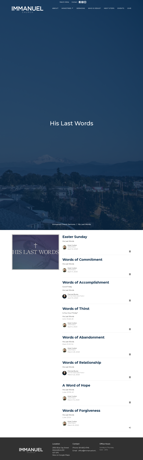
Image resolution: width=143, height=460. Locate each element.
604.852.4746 (84, 448)
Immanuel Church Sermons (63, 224)
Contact (74, 2)
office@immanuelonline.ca (87, 451)
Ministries (66, 8)
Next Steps (109, 8)
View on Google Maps (61, 455)
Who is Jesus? (94, 8)
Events (120, 8)
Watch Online (64, 2)
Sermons (81, 8)
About (55, 8)
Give (129, 8)
